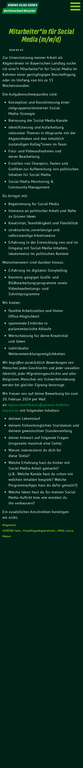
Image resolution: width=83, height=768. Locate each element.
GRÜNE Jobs (12, 530)
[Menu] (75, 6)
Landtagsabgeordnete (40, 530)
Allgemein (9, 525)
